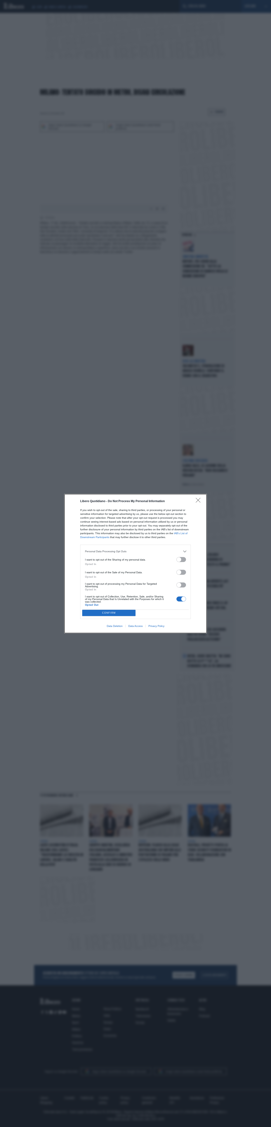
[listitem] (135, 551)
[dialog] (135, 563)
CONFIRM (109, 612)
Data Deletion (115, 626)
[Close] (199, 501)
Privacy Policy (156, 626)
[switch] (181, 559)
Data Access (135, 626)
